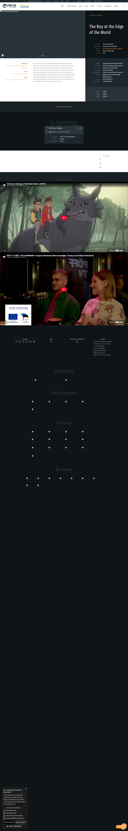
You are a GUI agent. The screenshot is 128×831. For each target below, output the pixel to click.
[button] (6, 34)
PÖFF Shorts (55, 1)
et (122, 6)
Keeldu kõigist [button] (20, 822)
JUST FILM (48, 1)
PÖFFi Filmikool (87, 1)
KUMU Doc (79, 1)
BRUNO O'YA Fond (98, 1)
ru (124, 6)
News (62, 6)
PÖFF (25, 1)
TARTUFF (68, 1)
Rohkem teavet (20, 804)
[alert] (15, 808)
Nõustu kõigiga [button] (9, 822)
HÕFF (62, 1)
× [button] (26, 788)
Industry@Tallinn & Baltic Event (35, 1)
